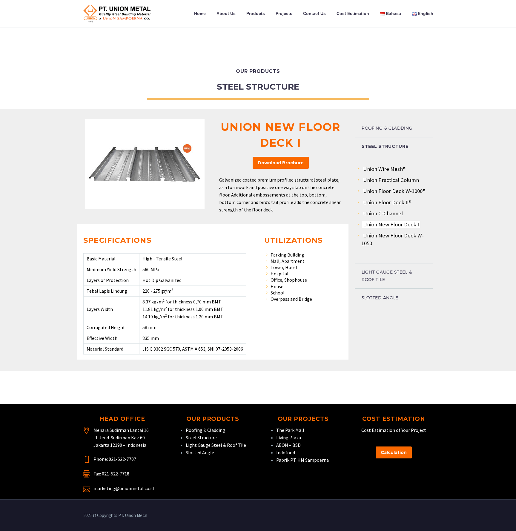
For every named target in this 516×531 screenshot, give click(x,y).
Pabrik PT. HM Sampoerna (302, 460)
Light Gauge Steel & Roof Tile (216, 445)
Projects (284, 13)
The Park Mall (290, 430)
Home (200, 13)
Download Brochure (281, 162)
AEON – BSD (288, 445)
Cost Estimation (353, 13)
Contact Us (314, 13)
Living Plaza (288, 438)
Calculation (394, 452)
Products (255, 13)
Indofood (285, 452)
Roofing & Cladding (205, 430)
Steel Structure (201, 438)
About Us (226, 13)
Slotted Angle (200, 452)
